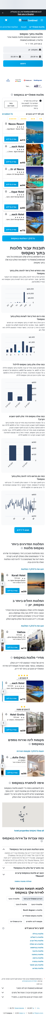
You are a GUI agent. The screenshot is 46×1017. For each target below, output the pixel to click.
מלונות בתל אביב (36, 940)
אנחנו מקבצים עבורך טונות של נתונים (27, 992)
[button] (2, 13)
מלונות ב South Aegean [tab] (32, 910)
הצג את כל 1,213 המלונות (32, 569)
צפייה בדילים (11, 139)
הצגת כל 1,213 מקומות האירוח (30, 751)
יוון (33, 1008)
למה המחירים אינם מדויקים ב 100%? (26, 996)
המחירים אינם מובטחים (29, 981)
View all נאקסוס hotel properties (29, 830)
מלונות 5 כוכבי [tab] (21, 904)
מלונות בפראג (37, 968)
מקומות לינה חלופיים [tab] (34, 921)
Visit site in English (26, 14)
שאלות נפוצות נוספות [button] (23, 881)
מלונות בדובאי (37, 951)
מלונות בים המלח (36, 944)
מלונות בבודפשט (36, 947)
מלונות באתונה (37, 954)
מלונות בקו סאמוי (36, 964)
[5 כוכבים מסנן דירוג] (12, 119)
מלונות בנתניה (37, 961)
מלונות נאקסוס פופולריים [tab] (32, 915)
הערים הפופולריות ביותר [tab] (33, 898)
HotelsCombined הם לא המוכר (29, 988)
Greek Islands (19, 1008)
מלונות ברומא (38, 958)
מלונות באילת (38, 933)
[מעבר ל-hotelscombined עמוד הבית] (28, 20)
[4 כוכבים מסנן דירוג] (23, 119)
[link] (23, 238)
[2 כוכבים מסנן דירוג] (40, 119)
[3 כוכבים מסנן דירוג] (33, 119)
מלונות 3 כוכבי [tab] (13, 898)
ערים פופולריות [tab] (16, 921)
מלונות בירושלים (37, 937)
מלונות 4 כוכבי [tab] (36, 904)
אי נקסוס (22, 1013)
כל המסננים (7, 113)
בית (38, 1008)
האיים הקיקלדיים (38, 1013)
